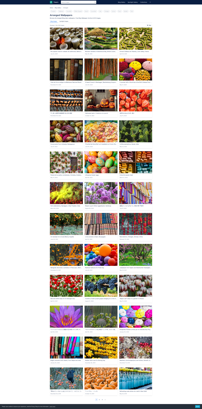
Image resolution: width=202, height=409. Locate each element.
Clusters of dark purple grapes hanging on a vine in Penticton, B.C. (101, 298)
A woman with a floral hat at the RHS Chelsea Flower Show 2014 (136, 82)
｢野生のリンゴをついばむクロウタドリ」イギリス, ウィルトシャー (66, 391)
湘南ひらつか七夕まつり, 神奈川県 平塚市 (132, 206)
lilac (100, 11)
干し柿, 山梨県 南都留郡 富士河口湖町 (61, 113)
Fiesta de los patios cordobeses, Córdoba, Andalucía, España (66, 175)
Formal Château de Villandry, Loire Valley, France (134, 51)
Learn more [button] (52, 406)
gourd (86, 11)
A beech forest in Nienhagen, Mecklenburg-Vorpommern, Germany (101, 82)
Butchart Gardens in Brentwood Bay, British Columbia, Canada (101, 51)
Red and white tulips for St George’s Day (62, 298)
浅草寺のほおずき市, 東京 (127, 113)
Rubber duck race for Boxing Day (95, 360)
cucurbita (68, 11)
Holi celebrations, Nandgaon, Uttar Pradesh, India (65, 206)
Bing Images (53, 21)
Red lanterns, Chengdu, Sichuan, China (131, 237)
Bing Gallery (121, 2)
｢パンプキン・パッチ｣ (91, 391)
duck (119, 11)
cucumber (93, 11)
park (132, 11)
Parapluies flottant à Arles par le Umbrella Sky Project (136, 329)
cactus (113, 11)
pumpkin (53, 11)
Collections (143, 2)
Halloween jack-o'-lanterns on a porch (96, 113)
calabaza (61, 11)
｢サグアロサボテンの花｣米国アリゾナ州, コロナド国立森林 (101, 329)
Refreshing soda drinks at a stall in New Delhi (133, 391)
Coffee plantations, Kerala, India (129, 144)
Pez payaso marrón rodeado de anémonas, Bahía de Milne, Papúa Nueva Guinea (66, 51)
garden (126, 11)
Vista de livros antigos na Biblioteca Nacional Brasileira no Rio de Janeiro (66, 82)
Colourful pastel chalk (126, 175)
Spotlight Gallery (133, 2)
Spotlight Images (63, 21)
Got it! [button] (197, 406)
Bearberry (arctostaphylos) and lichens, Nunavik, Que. (136, 360)
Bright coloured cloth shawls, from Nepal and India (65, 360)
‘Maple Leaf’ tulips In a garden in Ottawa (132, 298)
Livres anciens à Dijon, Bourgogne (95, 237)
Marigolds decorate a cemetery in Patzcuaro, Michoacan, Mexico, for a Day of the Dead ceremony (66, 267)
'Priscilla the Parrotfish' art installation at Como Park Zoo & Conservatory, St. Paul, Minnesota (101, 144)
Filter (149, 25)
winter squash (78, 11)
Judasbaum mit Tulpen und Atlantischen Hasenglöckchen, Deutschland (136, 267)
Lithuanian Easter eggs (92, 175)
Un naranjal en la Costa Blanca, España (62, 237)
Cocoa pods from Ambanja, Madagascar (62, 144)
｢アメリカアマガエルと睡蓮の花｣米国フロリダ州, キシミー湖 (66, 329)
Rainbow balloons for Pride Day (94, 267)
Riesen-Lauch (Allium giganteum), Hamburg (98, 206)
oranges (106, 11)
